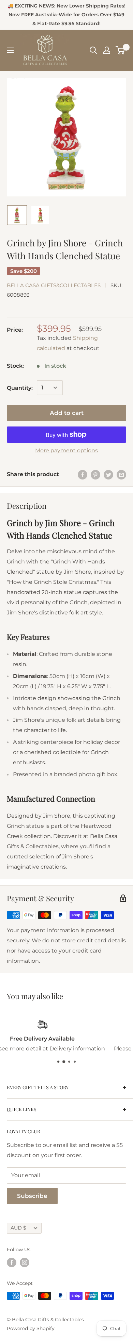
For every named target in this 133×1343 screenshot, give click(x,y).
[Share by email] (121, 474)
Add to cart (67, 412)
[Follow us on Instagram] (24, 1262)
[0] (120, 50)
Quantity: (20, 388)
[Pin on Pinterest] (95, 474)
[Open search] (93, 50)
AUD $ (18, 1228)
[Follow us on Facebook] (11, 1262)
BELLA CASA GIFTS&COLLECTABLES (54, 285)
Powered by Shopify (31, 1328)
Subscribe (32, 1195)
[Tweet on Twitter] (108, 474)
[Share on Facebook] (82, 474)
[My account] (106, 50)
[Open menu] (10, 50)
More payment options (66, 450)
